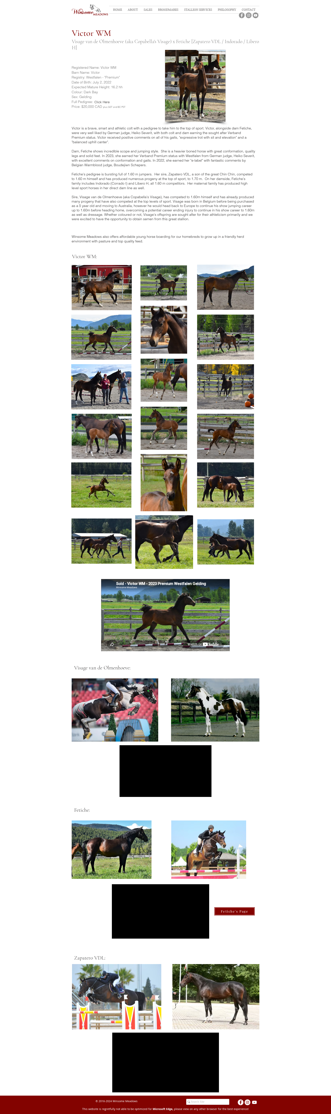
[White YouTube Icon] (254, 1102)
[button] (148, 9)
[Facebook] (242, 15)
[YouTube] (255, 15)
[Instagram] (249, 15)
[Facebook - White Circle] (240, 1102)
